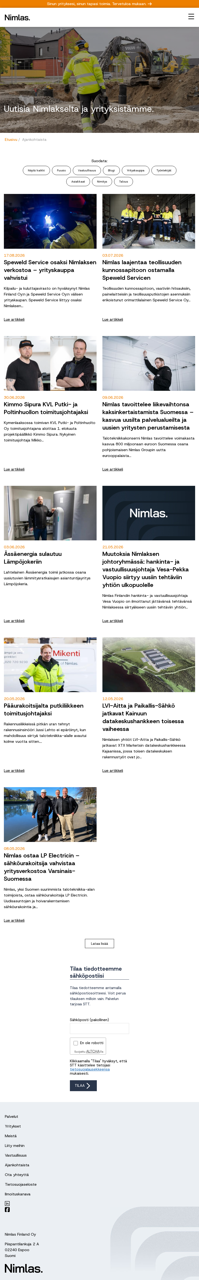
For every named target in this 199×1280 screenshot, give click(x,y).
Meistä (11, 1135)
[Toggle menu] (191, 16)
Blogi (111, 170)
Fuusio (61, 170)
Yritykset (13, 1126)
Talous (123, 182)
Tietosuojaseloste (21, 1184)
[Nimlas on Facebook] (48, 1209)
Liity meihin (15, 1145)
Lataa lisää (99, 943)
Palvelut (11, 1116)
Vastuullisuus (87, 170)
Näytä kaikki (36, 170)
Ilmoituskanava (18, 1194)
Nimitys (102, 182)
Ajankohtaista (17, 1165)
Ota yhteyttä (17, 1174)
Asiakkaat (78, 182)
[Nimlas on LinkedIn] (48, 1203)
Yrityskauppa (135, 170)
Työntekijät (164, 170)
